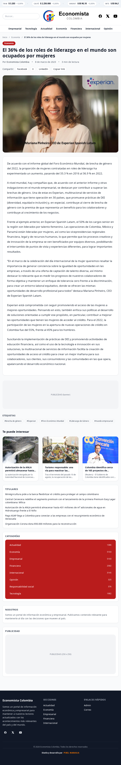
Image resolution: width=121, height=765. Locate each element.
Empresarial (15, 28)
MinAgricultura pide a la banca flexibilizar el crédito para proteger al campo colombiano (52, 494)
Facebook (22, 68)
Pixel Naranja (71, 753)
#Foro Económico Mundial (52, 421)
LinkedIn (43, 68)
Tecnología (31, 28)
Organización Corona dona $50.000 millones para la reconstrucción (40, 523)
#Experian (31, 421)
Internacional (93, 28)
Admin (87, 705)
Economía (61, 28)
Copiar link (59, 68)
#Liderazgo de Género (79, 421)
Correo (87, 709)
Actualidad (46, 28)
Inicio (5, 37)
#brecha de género (13, 421)
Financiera (76, 28)
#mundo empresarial (103, 421)
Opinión (108, 28)
